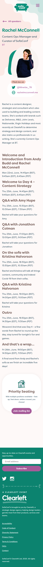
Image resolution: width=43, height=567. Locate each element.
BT (3, 44)
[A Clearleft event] (14, 503)
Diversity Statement (10, 532)
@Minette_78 (24, 87)
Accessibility (7, 523)
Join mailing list (21, 411)
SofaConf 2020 (21, 8)
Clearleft (30, 507)
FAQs (4, 546)
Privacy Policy (7, 537)
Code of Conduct (8, 528)
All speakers (14, 21)
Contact (5, 551)
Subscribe (21, 468)
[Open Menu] (37, 5)
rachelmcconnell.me (27, 92)
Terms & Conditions (10, 541)
